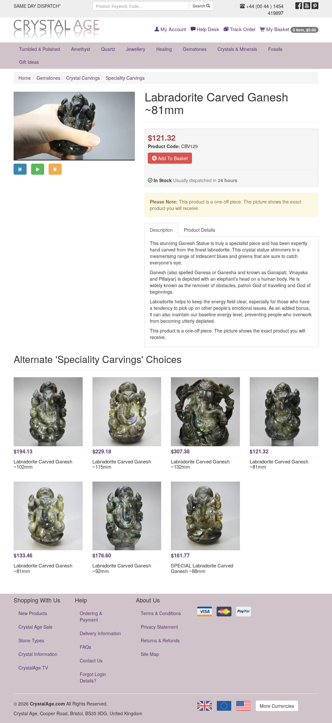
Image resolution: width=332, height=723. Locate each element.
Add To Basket (172, 158)
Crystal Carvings (83, 78)
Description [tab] (161, 230)
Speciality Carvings (125, 78)
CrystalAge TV (33, 667)
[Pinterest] (315, 6)
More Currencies (277, 706)
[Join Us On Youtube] (306, 6)
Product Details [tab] (199, 230)
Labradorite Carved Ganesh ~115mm (121, 464)
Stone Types (31, 640)
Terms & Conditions (161, 613)
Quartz (108, 49)
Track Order (242, 29)
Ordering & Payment (91, 616)
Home (24, 78)
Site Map (150, 654)
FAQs (85, 647)
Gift (29, 62)
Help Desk (207, 29)
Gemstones (195, 49)
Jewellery (135, 49)
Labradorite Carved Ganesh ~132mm (200, 464)
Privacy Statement (159, 627)
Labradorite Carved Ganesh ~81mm (279, 464)
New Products (32, 613)
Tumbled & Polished (39, 49)
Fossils (275, 49)
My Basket (290, 29)
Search (199, 5)
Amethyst (80, 49)
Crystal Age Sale (35, 627)
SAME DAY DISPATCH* (37, 6)
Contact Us (91, 660)
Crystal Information (37, 654)
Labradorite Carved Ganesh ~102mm (43, 464)
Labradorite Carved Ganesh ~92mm (121, 568)
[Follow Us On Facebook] (298, 6)
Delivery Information (100, 633)
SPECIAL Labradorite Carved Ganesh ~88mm (202, 568)
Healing (164, 49)
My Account (172, 29)
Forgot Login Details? (93, 677)
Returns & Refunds (160, 640)
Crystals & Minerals (237, 49)
